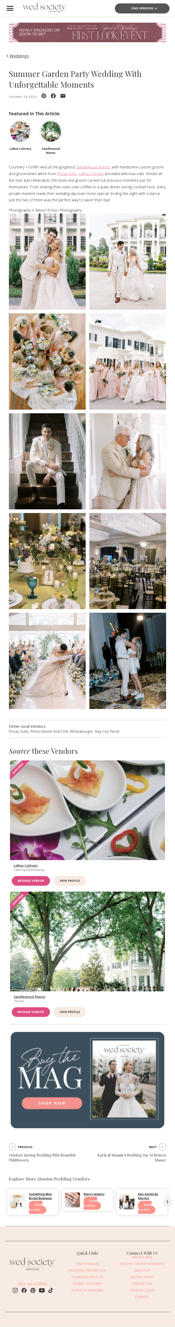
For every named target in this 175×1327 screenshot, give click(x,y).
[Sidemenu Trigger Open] (10, 8)
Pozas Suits (67, 173)
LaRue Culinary (91, 173)
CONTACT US (142, 1283)
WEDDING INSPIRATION (87, 1270)
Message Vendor (31, 881)
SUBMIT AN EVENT (87, 1283)
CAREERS (142, 1297)
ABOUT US (142, 1270)
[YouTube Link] (41, 1291)
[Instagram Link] (15, 1291)
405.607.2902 (142, 1257)
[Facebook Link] (24, 1291)
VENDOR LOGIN (142, 1290)
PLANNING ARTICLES (87, 1277)
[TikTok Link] (50, 1291)
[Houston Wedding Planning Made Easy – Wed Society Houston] (44, 8)
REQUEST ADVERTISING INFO (142, 1264)
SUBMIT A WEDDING (87, 1290)
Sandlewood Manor (93, 167)
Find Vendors (142, 8)
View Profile (70, 881)
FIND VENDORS (87, 1264)
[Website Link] (33, 1271)
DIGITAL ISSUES (142, 1277)
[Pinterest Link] (32, 1291)
